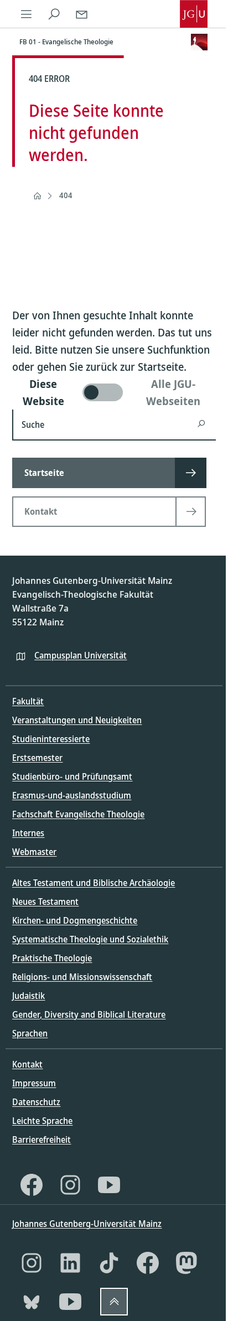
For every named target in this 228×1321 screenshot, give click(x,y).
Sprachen (30, 1033)
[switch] (113, 392)
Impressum (34, 1083)
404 (65, 195)
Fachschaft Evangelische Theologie (78, 814)
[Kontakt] (81, 14)
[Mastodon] (186, 1263)
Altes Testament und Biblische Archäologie (93, 883)
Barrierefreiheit (41, 1139)
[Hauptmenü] (26, 14)
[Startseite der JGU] (194, 14)
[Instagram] (70, 1185)
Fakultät (28, 701)
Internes (28, 833)
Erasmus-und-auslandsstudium (71, 795)
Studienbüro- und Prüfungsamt (72, 776)
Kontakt (27, 1064)
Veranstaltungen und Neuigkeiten (77, 720)
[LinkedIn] (70, 1263)
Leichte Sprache (42, 1121)
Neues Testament (45, 901)
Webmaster (34, 852)
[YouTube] (109, 1185)
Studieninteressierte (51, 739)
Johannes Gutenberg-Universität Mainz (87, 1224)
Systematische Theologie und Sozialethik (90, 939)
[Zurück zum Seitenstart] (114, 1301)
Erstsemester (37, 758)
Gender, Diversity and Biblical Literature (88, 1014)
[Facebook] (31, 1185)
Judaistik (28, 996)
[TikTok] (109, 1263)
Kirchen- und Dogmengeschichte (74, 920)
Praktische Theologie (52, 958)
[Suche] (54, 14)
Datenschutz (36, 1102)
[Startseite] (37, 196)
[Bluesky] (31, 1302)
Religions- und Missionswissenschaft (82, 977)
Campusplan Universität (80, 655)
